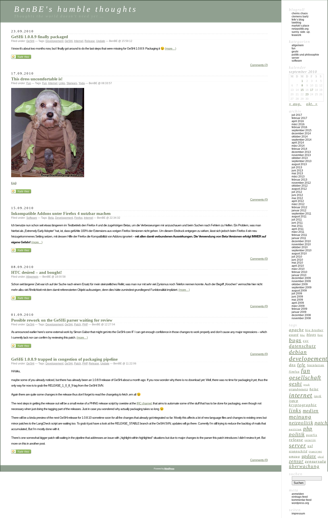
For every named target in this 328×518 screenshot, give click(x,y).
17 (311, 90)
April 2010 (298, 265)
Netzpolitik (301, 422)
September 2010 (301, 250)
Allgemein (32, 276)
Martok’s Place (300, 25)
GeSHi (30, 41)
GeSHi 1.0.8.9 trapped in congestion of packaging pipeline (64, 359)
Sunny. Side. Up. (301, 31)
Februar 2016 (299, 127)
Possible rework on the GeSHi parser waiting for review (61, 320)
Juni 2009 (297, 296)
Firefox (78, 217)
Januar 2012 (299, 210)
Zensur (296, 461)
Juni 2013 (297, 170)
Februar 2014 (299, 148)
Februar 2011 (299, 235)
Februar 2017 (299, 118)
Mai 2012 (297, 198)
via (13, 183)
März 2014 (298, 145)
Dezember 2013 (301, 152)
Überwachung (304, 466)
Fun (28, 83)
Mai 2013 (297, 173)
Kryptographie (303, 405)
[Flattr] (21, 58)
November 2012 (301, 182)
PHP (85, 324)
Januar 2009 (299, 312)
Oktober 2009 (300, 284)
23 (307, 94)
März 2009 (298, 306)
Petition (295, 429)
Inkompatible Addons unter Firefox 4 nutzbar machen (61, 213)
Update (100, 41)
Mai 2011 (297, 225)
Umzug (294, 456)
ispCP (293, 401)
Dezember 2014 (301, 133)
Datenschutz (302, 346)
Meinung (300, 417)
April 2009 (298, 302)
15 (302, 90)
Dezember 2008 (301, 315)
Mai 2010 (297, 262)
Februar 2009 (299, 308)
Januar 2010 (299, 275)
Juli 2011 (297, 219)
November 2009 (301, 281)
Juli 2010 (297, 256)
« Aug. (295, 104)
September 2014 (301, 139)
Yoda (82, 83)
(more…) (170, 48)
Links (62, 83)
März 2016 (298, 124)
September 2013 (301, 161)
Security (310, 440)
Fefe (301, 364)
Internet (78, 41)
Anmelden (298, 493)
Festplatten (315, 365)
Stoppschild (298, 451)
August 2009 (299, 290)
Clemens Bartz (300, 16)
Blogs (311, 335)
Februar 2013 (299, 179)
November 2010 (301, 244)
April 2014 (298, 142)
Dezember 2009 (301, 278)
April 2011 (298, 229)
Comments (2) (259, 65)
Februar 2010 (299, 272)
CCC (306, 341)
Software (31, 217)
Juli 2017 (297, 114)
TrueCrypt (315, 451)
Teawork (296, 35)
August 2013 (299, 164)
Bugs (295, 340)
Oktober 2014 (300, 136)
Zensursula (315, 461)
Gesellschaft (305, 377)
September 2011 (301, 213)
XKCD (321, 457)
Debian (298, 352)
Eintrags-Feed (300, 496)
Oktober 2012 (300, 185)
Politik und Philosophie (305, 54)
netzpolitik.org (300, 28)
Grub (306, 384)
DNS (292, 365)
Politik (297, 434)
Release (90, 41)
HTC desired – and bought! (36, 272)
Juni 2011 (297, 222)
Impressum (298, 513)
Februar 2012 (299, 207)
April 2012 (298, 201)
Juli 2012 (297, 191)
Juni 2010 (297, 259)
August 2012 (299, 188)
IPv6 (318, 396)
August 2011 (299, 216)
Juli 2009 (297, 293)
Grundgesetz (298, 389)
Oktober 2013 (300, 158)
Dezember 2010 (301, 241)
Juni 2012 (297, 195)
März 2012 (298, 204)
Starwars (71, 83)
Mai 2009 (297, 299)
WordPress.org (300, 503)
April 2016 (298, 121)
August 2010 (299, 253)
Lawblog (296, 22)
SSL (310, 446)
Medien (311, 410)
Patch (77, 324)
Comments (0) (259, 199)
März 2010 (298, 268)
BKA (302, 335)
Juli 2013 (297, 167)
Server (295, 57)
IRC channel (144, 403)
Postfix (311, 435)
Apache (296, 329)
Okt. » (312, 104)
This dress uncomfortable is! (36, 79)
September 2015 (301, 130)
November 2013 (301, 155)
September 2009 (301, 287)
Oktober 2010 (300, 247)
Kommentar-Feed (301, 499)
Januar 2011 (299, 238)
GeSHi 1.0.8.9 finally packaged (39, 36)
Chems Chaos (300, 13)
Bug (320, 335)
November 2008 (301, 318)
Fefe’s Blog (298, 19)
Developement (54, 41)
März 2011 (298, 231)
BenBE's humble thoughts (75, 9)
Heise (314, 389)
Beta (51, 217)
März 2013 (298, 176)
